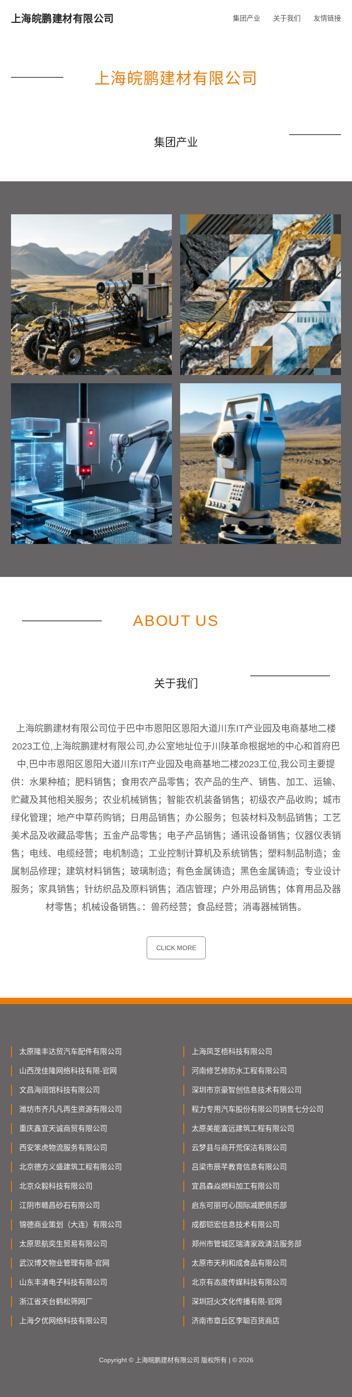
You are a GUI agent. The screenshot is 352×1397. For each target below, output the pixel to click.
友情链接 (327, 18)
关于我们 (287, 18)
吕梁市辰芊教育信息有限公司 (239, 1167)
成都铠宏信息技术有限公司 (236, 1224)
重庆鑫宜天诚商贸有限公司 (63, 1128)
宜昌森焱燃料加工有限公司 (236, 1186)
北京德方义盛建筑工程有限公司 (70, 1167)
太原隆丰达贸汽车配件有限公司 (70, 1051)
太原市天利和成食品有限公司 (239, 1263)
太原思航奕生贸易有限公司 (63, 1244)
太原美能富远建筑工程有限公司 (243, 1128)
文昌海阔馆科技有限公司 (59, 1090)
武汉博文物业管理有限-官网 (64, 1263)
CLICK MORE (176, 947)
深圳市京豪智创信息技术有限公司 (247, 1090)
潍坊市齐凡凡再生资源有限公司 (70, 1109)
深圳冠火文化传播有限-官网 (237, 1301)
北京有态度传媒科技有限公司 (239, 1282)
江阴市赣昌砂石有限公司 (59, 1205)
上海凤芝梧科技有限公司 (232, 1051)
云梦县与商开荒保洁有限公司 (239, 1148)
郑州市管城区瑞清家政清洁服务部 (247, 1244)
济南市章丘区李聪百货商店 (236, 1321)
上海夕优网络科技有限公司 (63, 1321)
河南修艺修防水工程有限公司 (239, 1071)
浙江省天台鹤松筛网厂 (56, 1301)
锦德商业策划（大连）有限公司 (70, 1224)
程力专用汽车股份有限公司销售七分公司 (258, 1109)
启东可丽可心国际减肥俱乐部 (239, 1205)
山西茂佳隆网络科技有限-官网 (68, 1071)
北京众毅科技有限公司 (56, 1186)
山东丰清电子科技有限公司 (63, 1282)
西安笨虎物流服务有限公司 (63, 1148)
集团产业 (246, 18)
